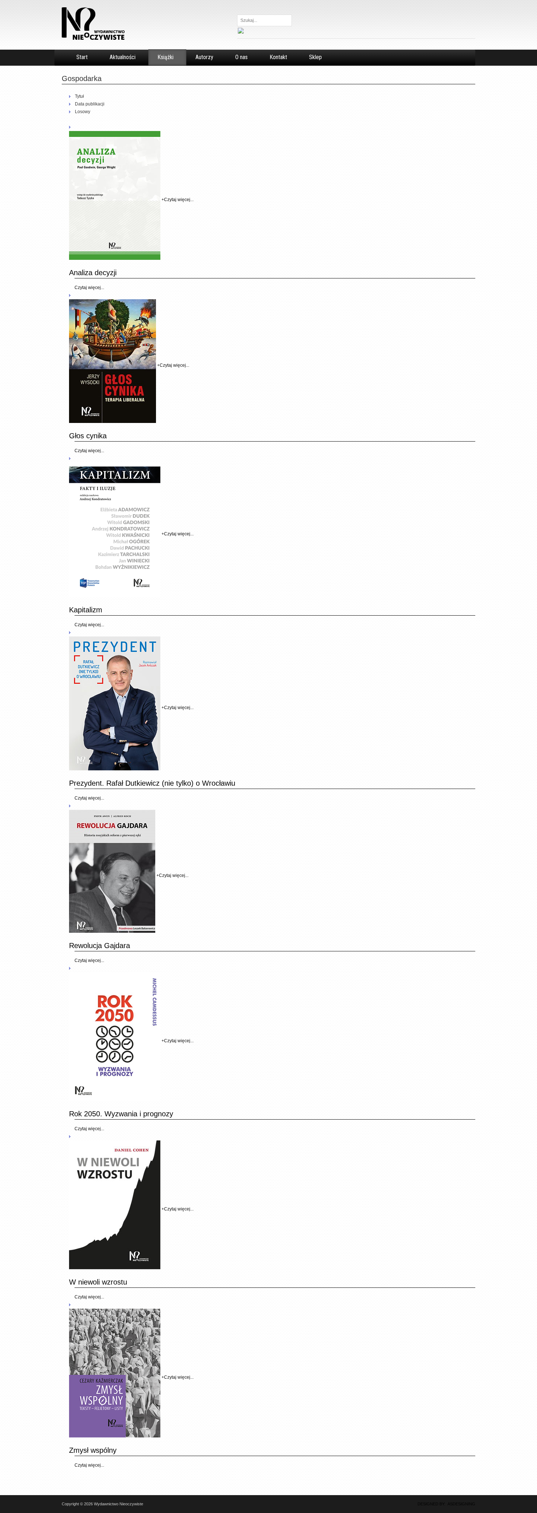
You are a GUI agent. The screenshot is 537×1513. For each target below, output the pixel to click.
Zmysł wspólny (93, 1450)
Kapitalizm (85, 610)
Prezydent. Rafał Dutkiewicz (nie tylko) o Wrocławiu (152, 783)
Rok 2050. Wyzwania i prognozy (121, 1114)
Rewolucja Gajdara (99, 946)
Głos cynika (88, 436)
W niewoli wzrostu (98, 1282)
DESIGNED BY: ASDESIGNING (444, 1504)
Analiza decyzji (93, 273)
